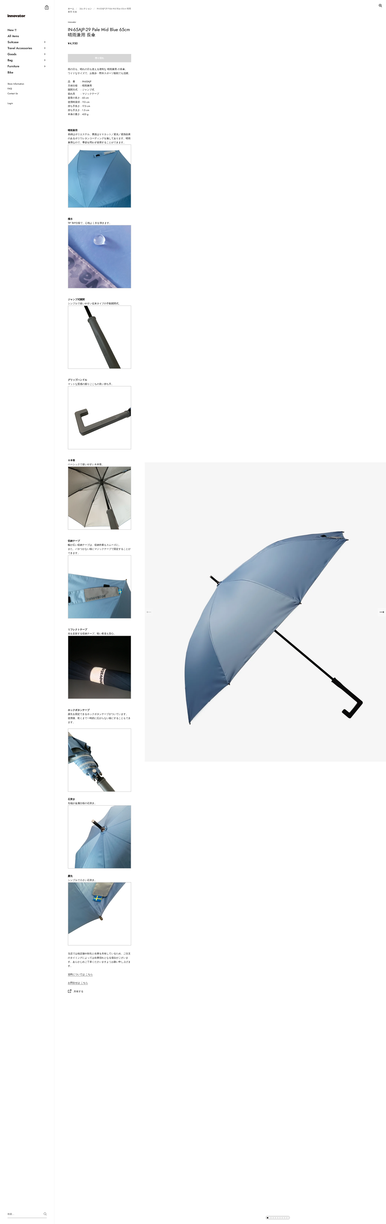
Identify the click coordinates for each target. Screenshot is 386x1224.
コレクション (85, 8)
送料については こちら (80, 974)
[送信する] (45, 1214)
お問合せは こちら (78, 983)
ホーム (71, 8)
